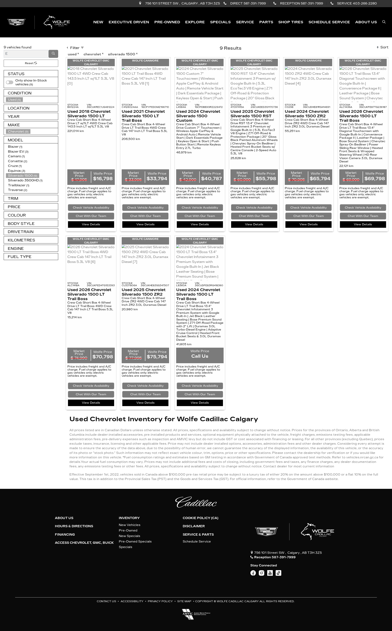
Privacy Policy (160, 601)
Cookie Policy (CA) (200, 518)
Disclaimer (194, 526)
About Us (64, 518)
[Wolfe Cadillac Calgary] (39, 22)
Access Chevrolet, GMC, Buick (84, 542)
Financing (65, 534)
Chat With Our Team (91, 216)
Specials (125, 547)
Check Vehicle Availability (91, 207)
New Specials (129, 536)
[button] (98, 22)
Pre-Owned (128, 530)
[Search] (53, 54)
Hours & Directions (74, 526)
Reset (29, 63)
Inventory (129, 518)
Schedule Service (197, 541)
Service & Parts (198, 534)
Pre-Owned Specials (135, 541)
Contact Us (106, 601)
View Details (91, 224)
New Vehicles (129, 525)
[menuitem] (32, 82)
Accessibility (132, 601)
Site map (184, 601)
